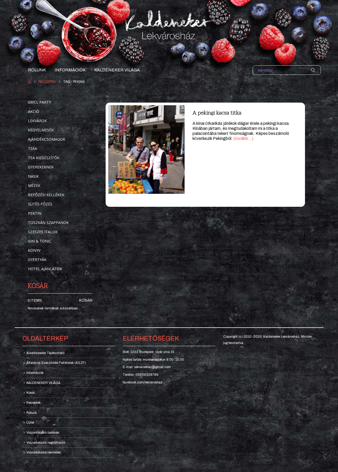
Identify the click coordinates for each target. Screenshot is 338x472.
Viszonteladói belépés (42, 432)
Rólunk (37, 70)
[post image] (146, 149)
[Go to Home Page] (29, 82)
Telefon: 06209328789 (140, 375)
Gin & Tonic (39, 241)
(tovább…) (243, 138)
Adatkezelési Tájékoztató (45, 353)
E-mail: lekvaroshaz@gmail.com (147, 367)
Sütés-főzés (40, 204)
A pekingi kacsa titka (217, 112)
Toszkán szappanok (48, 222)
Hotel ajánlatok (45, 268)
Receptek (33, 403)
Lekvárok (37, 120)
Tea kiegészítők (43, 157)
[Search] (313, 70)
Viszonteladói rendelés (43, 452)
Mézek (34, 185)
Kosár (85, 301)
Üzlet (30, 422)
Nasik (33, 176)
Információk (70, 70)
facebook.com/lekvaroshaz (142, 382)
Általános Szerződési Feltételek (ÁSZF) (56, 363)
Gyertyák (37, 259)
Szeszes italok (43, 231)
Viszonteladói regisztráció (45, 442)
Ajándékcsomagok (46, 139)
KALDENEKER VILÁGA (117, 70)
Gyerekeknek (41, 166)
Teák (32, 148)
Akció (33, 111)
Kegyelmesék (41, 129)
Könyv (34, 250)
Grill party (39, 102)
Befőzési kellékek (46, 194)
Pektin (34, 213)
